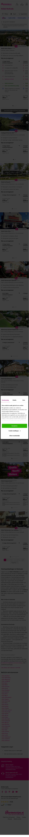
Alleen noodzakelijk (14, 435)
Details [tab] (14, 400)
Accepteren (14, 425)
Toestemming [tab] (5, 400)
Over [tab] (23, 400)
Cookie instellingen (14, 430)
